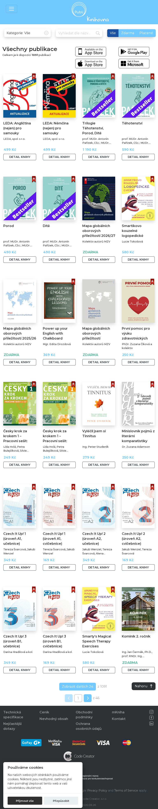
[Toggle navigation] (11, 9)
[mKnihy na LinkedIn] (151, 723)
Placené (146, 33)
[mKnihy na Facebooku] (151, 718)
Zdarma (127, 33)
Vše (113, 33)
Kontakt (118, 719)
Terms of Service (126, 790)
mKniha (118, 712)
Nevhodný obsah (54, 719)
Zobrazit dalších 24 (77, 686)
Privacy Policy (97, 790)
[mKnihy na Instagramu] (151, 712)
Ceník (44, 712)
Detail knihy (19, 157)
